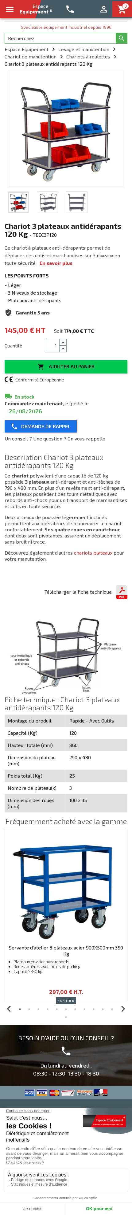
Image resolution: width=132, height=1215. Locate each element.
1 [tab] (20, 1009)
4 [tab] (48, 1009)
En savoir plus (56, 263)
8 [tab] (84, 1009)
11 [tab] (112, 1009)
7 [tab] (75, 1009)
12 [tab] (66, 1017)
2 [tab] (29, 1009)
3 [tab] (38, 1009)
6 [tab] (66, 1009)
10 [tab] (103, 1009)
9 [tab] (94, 1009)
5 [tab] (57, 1009)
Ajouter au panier (66, 366)
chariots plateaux (93, 552)
